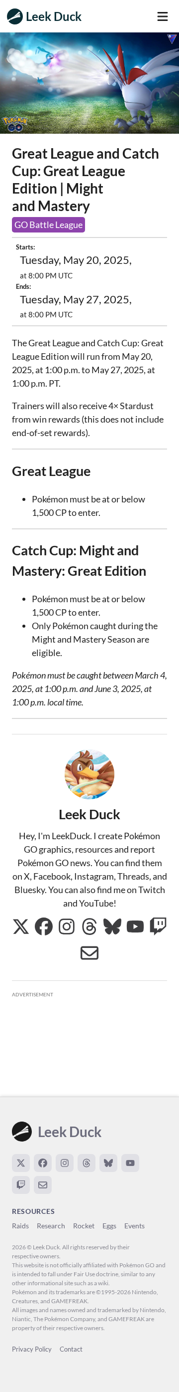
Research (51, 1225)
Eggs (109, 1225)
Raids (20, 1225)
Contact (71, 1349)
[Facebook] (43, 1163)
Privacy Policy (32, 1349)
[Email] (43, 1185)
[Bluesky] (108, 1163)
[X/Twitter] (21, 1163)
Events (134, 1225)
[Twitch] (21, 1185)
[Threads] (86, 1163)
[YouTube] (130, 1163)
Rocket (83, 1225)
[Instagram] (65, 1163)
